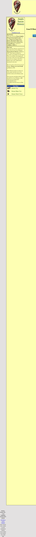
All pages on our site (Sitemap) (3, 521)
